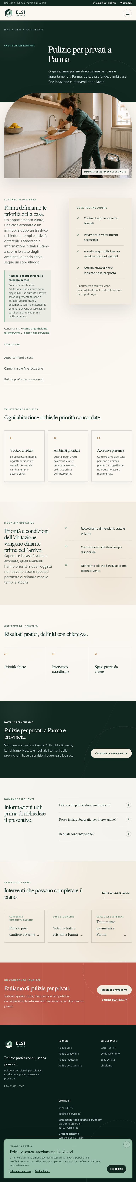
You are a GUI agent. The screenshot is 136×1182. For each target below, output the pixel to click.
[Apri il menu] (128, 13)
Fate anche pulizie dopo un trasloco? (94, 804)
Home (7, 29)
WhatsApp (126, 3)
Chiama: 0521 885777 (105, 3)
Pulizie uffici (65, 1047)
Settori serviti (108, 1047)
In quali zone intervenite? (94, 833)
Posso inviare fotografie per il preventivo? (94, 819)
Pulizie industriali (68, 1059)
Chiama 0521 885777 (114, 999)
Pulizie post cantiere (70, 1065)
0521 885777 (66, 1108)
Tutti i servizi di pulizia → (116, 895)
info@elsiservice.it (69, 1113)
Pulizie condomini (69, 1053)
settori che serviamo (36, 332)
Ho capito (116, 1168)
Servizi (18, 29)
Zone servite (108, 1059)
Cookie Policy (42, 1171)
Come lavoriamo (110, 1053)
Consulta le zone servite (111, 753)
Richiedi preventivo (114, 990)
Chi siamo (106, 1065)
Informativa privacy (20, 1171)
